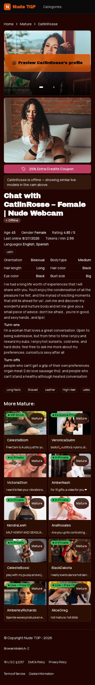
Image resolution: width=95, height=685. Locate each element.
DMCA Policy (36, 662)
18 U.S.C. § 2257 (14, 662)
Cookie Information (41, 674)
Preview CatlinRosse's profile (53, 64)
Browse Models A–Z (16, 648)
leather (50, 390)
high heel (69, 390)
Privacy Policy (57, 662)
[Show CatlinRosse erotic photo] (41, 87)
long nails (13, 390)
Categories (52, 6)
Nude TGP (20, 6)
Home (9, 24)
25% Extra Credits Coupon (53, 170)
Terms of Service (14, 674)
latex (86, 390)
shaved (33, 390)
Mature (26, 24)
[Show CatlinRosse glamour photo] (53, 87)
